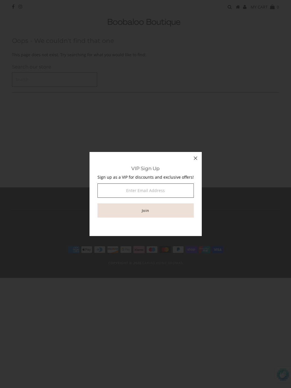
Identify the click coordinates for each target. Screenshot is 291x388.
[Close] (195, 158)
